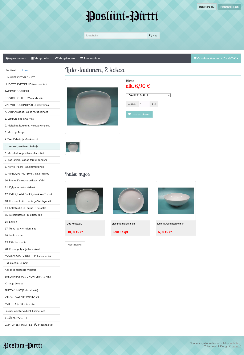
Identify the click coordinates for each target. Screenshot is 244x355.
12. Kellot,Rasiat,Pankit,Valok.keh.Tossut (28, 194)
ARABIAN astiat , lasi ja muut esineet (26, 111)
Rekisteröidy (206, 6)
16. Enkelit (11, 221)
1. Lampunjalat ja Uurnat (19, 118)
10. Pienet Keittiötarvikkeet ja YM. (25, 180)
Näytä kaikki (75, 244)
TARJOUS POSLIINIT (17, 91)
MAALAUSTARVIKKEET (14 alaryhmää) (28, 256)
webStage (235, 343)
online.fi (236, 346)
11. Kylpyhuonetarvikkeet (20, 187)
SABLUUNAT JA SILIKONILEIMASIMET (28, 276)
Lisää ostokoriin (140, 114)
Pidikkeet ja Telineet (16, 262)
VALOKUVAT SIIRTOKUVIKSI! (22, 297)
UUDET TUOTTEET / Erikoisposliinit (26, 84)
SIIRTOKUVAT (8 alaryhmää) (21, 290)
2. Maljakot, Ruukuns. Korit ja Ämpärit (27, 125)
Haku (25, 70)
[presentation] (72, 147)
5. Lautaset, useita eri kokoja (21, 146)
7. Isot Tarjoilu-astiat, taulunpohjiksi (26, 159)
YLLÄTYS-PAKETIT (16, 317)
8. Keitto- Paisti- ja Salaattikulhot (24, 166)
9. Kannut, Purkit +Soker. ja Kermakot (27, 173)
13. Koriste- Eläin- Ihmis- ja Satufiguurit (28, 201)
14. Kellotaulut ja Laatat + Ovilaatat (25, 207)
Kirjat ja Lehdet (14, 283)
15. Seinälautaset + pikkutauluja (23, 214)
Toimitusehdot (92, 58)
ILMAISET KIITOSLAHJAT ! (20, 77)
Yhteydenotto (66, 58)
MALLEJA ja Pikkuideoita (20, 304)
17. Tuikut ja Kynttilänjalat (20, 228)
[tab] (72, 147)
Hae (154, 35)
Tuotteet (11, 70)
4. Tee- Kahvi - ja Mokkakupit (22, 139)
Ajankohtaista (17, 58)
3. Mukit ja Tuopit (15, 132)
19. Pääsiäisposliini (16, 242)
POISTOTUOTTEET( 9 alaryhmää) (24, 98)
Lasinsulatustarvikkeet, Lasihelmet (25, 310)
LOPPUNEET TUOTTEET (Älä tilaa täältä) (29, 324)
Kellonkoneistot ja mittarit (20, 269)
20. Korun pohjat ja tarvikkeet (22, 249)
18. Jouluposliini (14, 235)
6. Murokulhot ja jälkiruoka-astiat (24, 153)
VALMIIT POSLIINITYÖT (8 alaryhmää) (27, 104)
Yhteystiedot (42, 58)
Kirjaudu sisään (229, 6)
